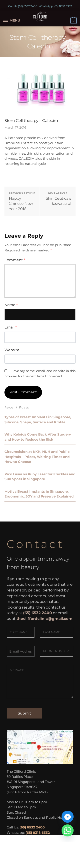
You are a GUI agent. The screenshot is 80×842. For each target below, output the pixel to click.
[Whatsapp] (68, 830)
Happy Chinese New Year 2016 (21, 203)
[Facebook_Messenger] (68, 817)
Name (11, 305)
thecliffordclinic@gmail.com (44, 618)
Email (10, 327)
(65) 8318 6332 (63, 6)
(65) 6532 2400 (27, 6)
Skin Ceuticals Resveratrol (58, 201)
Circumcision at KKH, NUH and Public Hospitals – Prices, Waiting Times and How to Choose (37, 457)
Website (11, 350)
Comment (14, 260)
